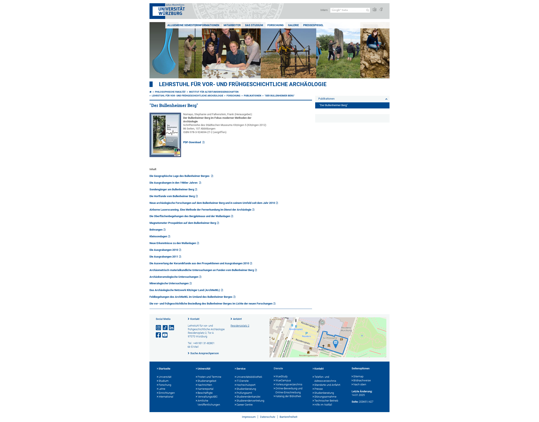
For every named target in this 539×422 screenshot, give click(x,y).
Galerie (293, 25)
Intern (324, 10)
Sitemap (358, 376)
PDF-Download (192, 142)
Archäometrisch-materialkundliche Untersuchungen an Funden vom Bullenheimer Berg (201, 270)
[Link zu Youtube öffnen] (165, 335)
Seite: (355, 401)
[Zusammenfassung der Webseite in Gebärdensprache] (381, 9)
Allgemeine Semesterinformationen (193, 25)
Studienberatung (246, 388)
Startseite (164, 368)
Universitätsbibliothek (249, 376)
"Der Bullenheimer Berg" (280, 95)
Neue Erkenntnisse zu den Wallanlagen (172, 243)
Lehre (162, 388)
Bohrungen (156, 229)
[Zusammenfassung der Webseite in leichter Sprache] (374, 9)
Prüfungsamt (244, 392)
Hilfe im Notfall (323, 404)
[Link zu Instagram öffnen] (159, 327)
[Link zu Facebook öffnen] (159, 335)
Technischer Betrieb (326, 400)
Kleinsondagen (158, 236)
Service (240, 368)
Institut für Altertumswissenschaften (214, 92)
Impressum (249, 416)
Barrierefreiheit (288, 416)
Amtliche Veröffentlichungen (208, 402)
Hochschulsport (245, 384)
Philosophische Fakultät (170, 92)
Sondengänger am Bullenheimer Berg (171, 189)
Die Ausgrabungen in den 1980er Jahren (173, 182)
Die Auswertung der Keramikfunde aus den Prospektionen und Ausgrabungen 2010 (199, 263)
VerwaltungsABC (207, 396)
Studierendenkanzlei (248, 396)
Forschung (275, 25)
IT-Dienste (242, 380)
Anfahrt (237, 319)
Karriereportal (205, 388)
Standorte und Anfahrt (327, 384)
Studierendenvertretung (250, 400)
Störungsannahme (325, 396)
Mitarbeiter (232, 25)
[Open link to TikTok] (165, 327)
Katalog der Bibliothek (288, 396)
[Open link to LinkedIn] (172, 327)
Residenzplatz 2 (240, 325)
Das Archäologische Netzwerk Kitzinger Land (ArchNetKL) (184, 290)
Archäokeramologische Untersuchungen (173, 276)
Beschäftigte (205, 392)
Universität (165, 376)
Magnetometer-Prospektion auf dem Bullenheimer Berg (182, 222)
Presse (318, 388)
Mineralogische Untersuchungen (169, 283)
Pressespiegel (313, 25)
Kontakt (194, 319)
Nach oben (359, 384)
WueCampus (283, 380)
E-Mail (195, 346)
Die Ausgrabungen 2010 (163, 249)
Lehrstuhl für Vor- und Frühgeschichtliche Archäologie (243, 84)
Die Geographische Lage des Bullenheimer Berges (179, 176)
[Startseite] (150, 92)
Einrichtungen (167, 392)
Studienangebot (206, 380)
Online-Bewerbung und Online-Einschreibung (288, 390)
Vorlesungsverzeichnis (288, 384)
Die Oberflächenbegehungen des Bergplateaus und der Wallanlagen (189, 216)
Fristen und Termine (209, 376)
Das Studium (254, 25)
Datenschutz (267, 416)
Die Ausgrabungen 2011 (163, 256)
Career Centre (244, 404)
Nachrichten (204, 384)
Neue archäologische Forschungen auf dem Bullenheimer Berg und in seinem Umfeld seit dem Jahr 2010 (212, 202)
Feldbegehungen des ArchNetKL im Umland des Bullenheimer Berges (190, 296)
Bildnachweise (362, 380)
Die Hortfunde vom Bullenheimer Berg (172, 196)
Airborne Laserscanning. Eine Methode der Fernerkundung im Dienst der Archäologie (200, 209)
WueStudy (281, 376)
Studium (164, 380)
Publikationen (252, 95)
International (166, 396)
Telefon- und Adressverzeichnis (325, 378)
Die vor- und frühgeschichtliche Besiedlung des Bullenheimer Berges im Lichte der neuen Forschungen (210, 303)
